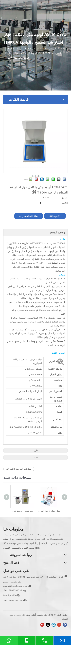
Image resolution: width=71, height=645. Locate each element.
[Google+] (59, 625)
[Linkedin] (54, 625)
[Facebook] (65, 625)
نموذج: (64, 197)
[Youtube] (42, 625)
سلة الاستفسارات (28, 216)
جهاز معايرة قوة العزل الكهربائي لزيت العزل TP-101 (48, 511)
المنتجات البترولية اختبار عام (18, 468)
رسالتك (53, 216)
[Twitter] (48, 625)
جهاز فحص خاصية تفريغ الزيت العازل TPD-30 (22, 511)
